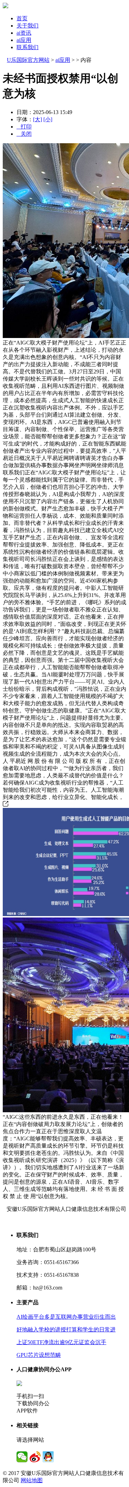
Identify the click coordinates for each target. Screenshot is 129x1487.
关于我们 (28, 26)
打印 (24, 126)
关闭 (24, 134)
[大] (37, 119)
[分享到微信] (22, 1456)
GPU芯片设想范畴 (39, 1355)
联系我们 (28, 47)
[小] (47, 119)
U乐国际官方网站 (28, 60)
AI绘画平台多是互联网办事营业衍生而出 (66, 1317)
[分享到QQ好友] (48, 1456)
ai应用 (24, 40)
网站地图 (32, 1480)
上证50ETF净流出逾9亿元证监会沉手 (61, 1342)
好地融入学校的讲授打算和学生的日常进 (66, 1329)
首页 (22, 18)
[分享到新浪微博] (35, 1456)
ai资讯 (24, 33)
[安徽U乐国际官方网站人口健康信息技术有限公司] (5, 6)
